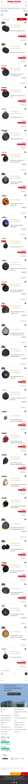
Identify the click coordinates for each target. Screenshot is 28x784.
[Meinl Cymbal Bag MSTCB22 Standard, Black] (5, 180)
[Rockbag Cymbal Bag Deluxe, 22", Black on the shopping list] (25, 87)
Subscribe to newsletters (13, 693)
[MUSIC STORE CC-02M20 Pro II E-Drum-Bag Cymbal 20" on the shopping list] (25, 152)
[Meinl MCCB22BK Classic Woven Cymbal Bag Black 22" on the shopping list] (25, 347)
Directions (16, 731)
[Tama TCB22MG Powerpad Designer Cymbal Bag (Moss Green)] (5, 417)
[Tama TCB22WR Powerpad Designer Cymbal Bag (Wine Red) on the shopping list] (25, 433)
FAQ (2, 711)
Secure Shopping (18, 727)
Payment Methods (5, 727)
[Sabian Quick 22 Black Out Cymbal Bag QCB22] (5, 396)
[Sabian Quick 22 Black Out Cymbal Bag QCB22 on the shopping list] (25, 390)
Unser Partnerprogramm (20, 718)
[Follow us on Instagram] (14, 782)
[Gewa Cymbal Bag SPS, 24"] (5, 655)
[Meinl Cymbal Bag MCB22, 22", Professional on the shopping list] (25, 368)
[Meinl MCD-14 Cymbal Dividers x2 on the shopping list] (25, 23)
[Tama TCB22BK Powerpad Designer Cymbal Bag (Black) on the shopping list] (25, 498)
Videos (2, 725)
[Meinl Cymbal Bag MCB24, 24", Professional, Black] (5, 590)
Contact (10, 776)
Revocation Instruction (10, 777)
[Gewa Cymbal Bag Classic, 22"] (5, 115)
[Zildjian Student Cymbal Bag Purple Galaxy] (5, 223)
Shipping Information (19, 725)
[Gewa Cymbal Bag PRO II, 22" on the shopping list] (25, 239)
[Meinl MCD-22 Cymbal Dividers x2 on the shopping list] (25, 44)
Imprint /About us (15, 776)
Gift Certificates (4, 731)
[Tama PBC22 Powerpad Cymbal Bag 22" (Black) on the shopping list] (25, 563)
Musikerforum (6, 776)
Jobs (15, 720)
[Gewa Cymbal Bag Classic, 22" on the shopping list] (25, 109)
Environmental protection (20, 729)
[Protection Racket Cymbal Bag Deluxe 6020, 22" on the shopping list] (25, 606)
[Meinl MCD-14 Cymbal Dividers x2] (5, 28)
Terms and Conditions (18, 777)
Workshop (3, 722)
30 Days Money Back (6, 715)
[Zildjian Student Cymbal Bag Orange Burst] (5, 201)
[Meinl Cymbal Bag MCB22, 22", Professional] (5, 374)
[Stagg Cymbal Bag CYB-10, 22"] (5, 136)
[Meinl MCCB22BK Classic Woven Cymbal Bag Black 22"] (5, 353)
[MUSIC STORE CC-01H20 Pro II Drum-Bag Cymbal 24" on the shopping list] (25, 66)
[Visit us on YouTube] (16, 782)
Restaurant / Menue (19, 722)
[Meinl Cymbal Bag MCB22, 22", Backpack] (5, 547)
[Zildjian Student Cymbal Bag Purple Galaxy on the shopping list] (25, 217)
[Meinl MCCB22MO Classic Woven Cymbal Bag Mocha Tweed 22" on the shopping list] (25, 519)
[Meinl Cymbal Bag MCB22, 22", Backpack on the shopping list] (25, 541)
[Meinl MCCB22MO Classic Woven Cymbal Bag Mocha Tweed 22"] (5, 525)
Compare (23, 40)
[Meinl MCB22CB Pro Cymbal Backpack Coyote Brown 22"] (5, 633)
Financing (16, 715)
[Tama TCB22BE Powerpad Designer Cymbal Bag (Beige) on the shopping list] (25, 476)
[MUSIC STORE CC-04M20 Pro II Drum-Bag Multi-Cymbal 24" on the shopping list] (25, 282)
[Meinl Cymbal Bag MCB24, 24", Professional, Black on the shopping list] (25, 584)
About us (3, 709)
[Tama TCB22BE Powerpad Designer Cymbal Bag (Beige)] (5, 482)
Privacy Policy (21, 776)
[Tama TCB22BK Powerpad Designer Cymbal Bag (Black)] (5, 504)
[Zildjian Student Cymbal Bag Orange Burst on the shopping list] (25, 195)
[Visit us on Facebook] (12, 782)
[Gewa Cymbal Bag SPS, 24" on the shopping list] (25, 649)
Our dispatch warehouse (7, 729)
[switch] (8, 737)
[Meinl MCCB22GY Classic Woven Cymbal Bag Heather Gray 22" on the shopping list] (25, 325)
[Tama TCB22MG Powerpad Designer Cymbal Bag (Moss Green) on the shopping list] (25, 411)
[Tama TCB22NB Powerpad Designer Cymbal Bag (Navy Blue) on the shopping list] (25, 455)
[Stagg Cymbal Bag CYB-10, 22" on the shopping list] (25, 131)
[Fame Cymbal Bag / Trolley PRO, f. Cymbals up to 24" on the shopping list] (25, 303)
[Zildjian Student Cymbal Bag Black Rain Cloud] (5, 266)
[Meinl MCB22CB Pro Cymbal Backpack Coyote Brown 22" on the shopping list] (25, 627)
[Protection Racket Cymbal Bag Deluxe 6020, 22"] (5, 612)
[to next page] (26, 15)
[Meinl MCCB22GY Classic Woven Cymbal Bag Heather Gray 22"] (5, 331)
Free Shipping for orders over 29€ (21, 712)
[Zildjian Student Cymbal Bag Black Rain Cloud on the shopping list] (25, 260)
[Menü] (9, 736)
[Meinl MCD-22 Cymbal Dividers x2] (5, 50)
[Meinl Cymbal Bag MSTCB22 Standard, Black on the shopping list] (25, 174)
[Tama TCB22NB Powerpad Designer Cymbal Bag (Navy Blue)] (5, 461)
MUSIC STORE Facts (19, 709)
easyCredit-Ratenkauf (6, 718)
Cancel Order (4, 734)
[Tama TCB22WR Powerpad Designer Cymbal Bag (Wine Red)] (5, 439)
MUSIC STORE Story (5, 720)
